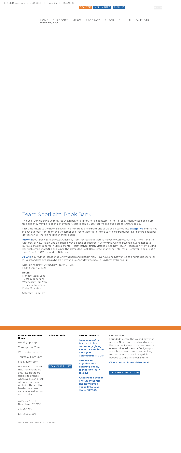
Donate (85, 7)
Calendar (142, 20)
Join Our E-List (60, 366)
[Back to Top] (175, 448)
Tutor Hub (112, 20)
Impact (77, 20)
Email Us (52, 3)
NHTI (128, 20)
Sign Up (119, 7)
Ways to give (49, 23)
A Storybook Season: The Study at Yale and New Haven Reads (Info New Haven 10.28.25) (91, 383)
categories (136, 228)
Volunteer (102, 7)
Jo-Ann (26, 257)
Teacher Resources (125, 372)
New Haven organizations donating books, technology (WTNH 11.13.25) (90, 366)
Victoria (27, 239)
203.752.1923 (69, 3)
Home (44, 20)
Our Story (60, 20)
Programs (93, 20)
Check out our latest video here (128, 362)
